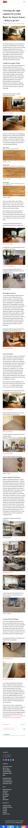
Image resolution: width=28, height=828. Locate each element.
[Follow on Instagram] (6, 760)
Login (23, 724)
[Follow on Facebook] (4, 760)
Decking (5, 810)
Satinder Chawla (7, 23)
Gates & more (6, 814)
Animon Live (19, 822)
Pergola (5, 812)
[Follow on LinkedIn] (8, 760)
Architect (5, 792)
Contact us (5, 791)
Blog (4, 797)
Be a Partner (6, 794)
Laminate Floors (7, 805)
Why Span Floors (7, 789)
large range (8, 385)
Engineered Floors (7, 807)
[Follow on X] (11, 760)
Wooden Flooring (20, 23)
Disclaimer (5, 796)
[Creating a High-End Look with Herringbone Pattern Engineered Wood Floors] (14, 111)
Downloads (6, 799)
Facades (5, 808)
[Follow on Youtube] (13, 760)
